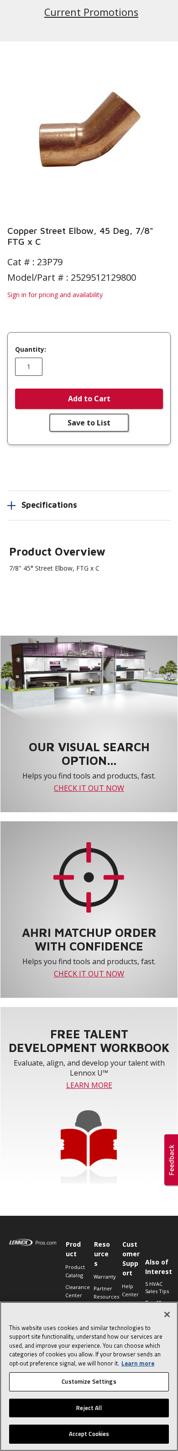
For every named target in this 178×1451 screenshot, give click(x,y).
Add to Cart (89, 399)
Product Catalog (74, 1271)
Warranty (103, 1276)
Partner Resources (103, 1292)
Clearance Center (74, 1291)
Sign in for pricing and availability (55, 294)
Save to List (89, 423)
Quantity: (30, 349)
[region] (89, 1376)
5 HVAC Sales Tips (157, 1287)
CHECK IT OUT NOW (89, 788)
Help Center (130, 1290)
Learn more (137, 1363)
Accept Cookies (89, 1433)
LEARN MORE (89, 1085)
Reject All (88, 1407)
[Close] (167, 1314)
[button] (89, 128)
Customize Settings (89, 1381)
